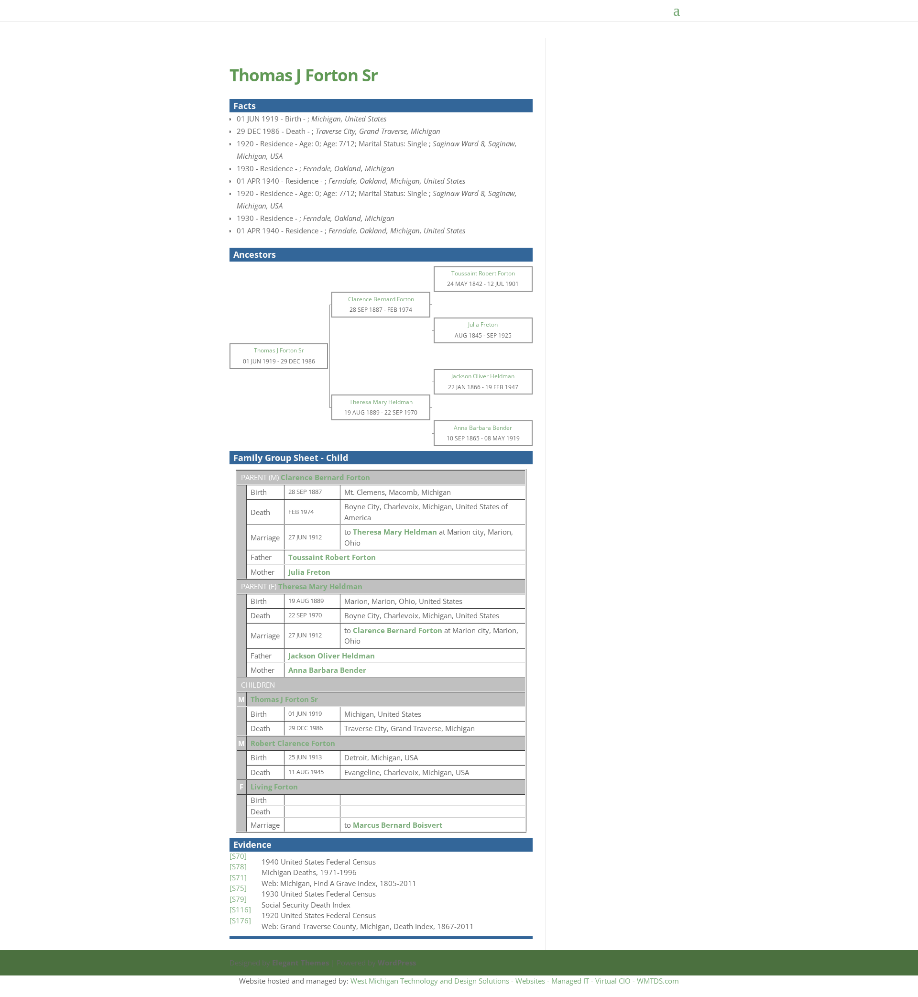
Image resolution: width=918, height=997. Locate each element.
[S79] (238, 899)
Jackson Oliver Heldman (331, 655)
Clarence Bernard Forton (325, 477)
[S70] (238, 856)
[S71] (238, 877)
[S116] (240, 909)
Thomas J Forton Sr (284, 699)
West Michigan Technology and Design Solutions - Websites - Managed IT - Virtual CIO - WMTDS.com (514, 981)
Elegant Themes (300, 962)
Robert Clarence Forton (293, 743)
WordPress (397, 962)
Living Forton (274, 786)
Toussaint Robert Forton (332, 557)
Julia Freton (309, 572)
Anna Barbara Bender (327, 670)
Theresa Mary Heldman (320, 586)
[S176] (240, 920)
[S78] (238, 866)
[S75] (238, 888)
